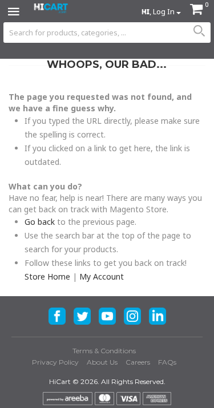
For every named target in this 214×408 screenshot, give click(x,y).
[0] (196, 10)
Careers (138, 362)
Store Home (47, 276)
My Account (101, 276)
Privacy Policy (55, 362)
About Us (102, 362)
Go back (40, 221)
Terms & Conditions (104, 350)
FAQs (167, 362)
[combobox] (107, 32)
